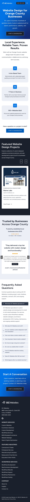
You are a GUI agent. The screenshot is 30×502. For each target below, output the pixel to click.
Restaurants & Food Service (9, 455)
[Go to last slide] (21, 161)
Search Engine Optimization (9, 440)
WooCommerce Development (10, 467)
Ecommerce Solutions (8, 428)
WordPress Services (7, 432)
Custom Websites (7, 425)
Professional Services (7, 450)
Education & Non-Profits (8, 457)
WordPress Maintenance (8, 475)
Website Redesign (7, 437)
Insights (4, 486)
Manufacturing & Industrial (9, 452)
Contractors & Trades (7, 447)
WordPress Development (8, 465)
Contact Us (5, 489)
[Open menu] (27, 3)
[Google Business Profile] (2, 418)
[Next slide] (26, 161)
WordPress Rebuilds (7, 470)
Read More (15, 264)
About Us (4, 484)
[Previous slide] (2, 257)
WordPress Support (7, 472)
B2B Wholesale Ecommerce (9, 435)
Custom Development (8, 430)
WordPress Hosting (7, 477)
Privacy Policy (13, 499)
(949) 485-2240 (20, 3)
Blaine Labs (7, 190)
